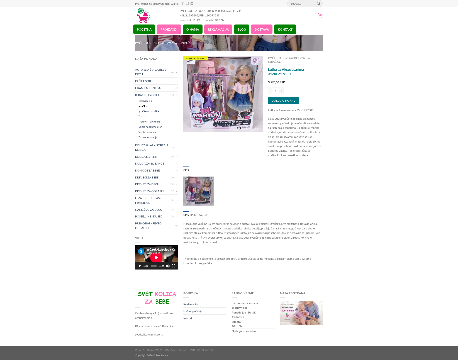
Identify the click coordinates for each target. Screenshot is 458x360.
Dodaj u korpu (283, 100)
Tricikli (142, 116)
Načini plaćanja (192, 311)
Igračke (187, 43)
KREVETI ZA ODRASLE (149, 191)
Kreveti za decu (147, 184)
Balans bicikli (145, 100)
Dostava (169, 349)
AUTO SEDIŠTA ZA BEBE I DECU (151, 72)
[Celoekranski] (173, 266)
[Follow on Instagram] (187, 3)
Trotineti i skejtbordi (149, 121)
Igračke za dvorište (148, 111)
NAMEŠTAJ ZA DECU (148, 209)
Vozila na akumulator (150, 126)
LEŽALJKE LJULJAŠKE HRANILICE (149, 200)
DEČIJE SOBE (143, 81)
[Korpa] (320, 15)
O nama (139, 349)
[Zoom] (249, 108)
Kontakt (188, 318)
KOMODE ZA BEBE (147, 170)
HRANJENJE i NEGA (148, 88)
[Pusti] (140, 266)
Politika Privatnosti (203, 349)
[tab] (186, 170)
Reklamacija (190, 304)
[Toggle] (176, 72)
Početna (142, 43)
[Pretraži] (318, 3)
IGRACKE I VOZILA (165, 43)
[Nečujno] (168, 266)
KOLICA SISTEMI (146, 156)
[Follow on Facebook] (182, 3)
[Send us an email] (192, 3)
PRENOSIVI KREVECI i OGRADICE (149, 226)
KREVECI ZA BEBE (147, 177)
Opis (186, 170)
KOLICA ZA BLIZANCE (149, 163)
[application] (156, 257)
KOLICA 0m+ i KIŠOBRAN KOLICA (151, 147)
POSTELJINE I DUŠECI (149, 216)
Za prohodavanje (147, 137)
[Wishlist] (240, 118)
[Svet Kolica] (154, 15)
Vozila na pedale (147, 132)
